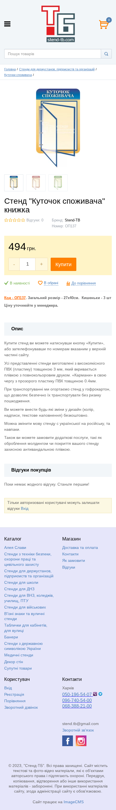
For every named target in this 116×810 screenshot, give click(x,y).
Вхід (24, 508)
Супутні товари (18, 668)
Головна (10, 69)
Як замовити (73, 560)
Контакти (70, 554)
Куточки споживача (18, 75)
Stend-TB (72, 220)
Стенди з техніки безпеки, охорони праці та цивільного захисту (28, 559)
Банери (11, 637)
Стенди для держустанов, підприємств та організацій (57, 69)
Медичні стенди (18, 655)
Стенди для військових (25, 607)
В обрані (51, 283)
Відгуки (68, 567)
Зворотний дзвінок (21, 707)
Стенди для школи (21, 582)
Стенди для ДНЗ (19, 589)
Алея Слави (15, 547)
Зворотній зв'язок (78, 730)
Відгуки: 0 (34, 220)
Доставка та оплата (80, 547)
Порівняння (15, 701)
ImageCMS (74, 802)
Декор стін (13, 661)
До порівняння (84, 283)
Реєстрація (14, 694)
